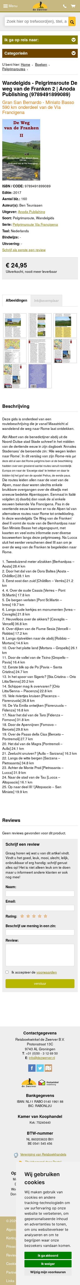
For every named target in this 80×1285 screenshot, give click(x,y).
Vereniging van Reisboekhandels (43, 1154)
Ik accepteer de (34, 972)
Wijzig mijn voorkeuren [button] (48, 1272)
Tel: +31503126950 (64, 6)
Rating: (11, 916)
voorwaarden (46, 972)
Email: (11, 901)
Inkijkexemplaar (46, 300)
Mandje (73, 6)
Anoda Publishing (31, 211)
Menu (13, 5)
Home (25, 64)
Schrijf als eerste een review (24, 249)
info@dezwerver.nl (42, 1057)
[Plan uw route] (48, 1068)
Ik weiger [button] (48, 1264)
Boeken (41, 64)
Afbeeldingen (16, 300)
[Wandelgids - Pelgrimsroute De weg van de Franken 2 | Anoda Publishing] (21, 149)
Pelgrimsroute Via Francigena (35, 224)
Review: (12, 940)
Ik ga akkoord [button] (48, 1255)
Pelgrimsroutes (13, 68)
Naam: (11, 886)
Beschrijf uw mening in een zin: (31, 925)
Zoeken (72, 21)
